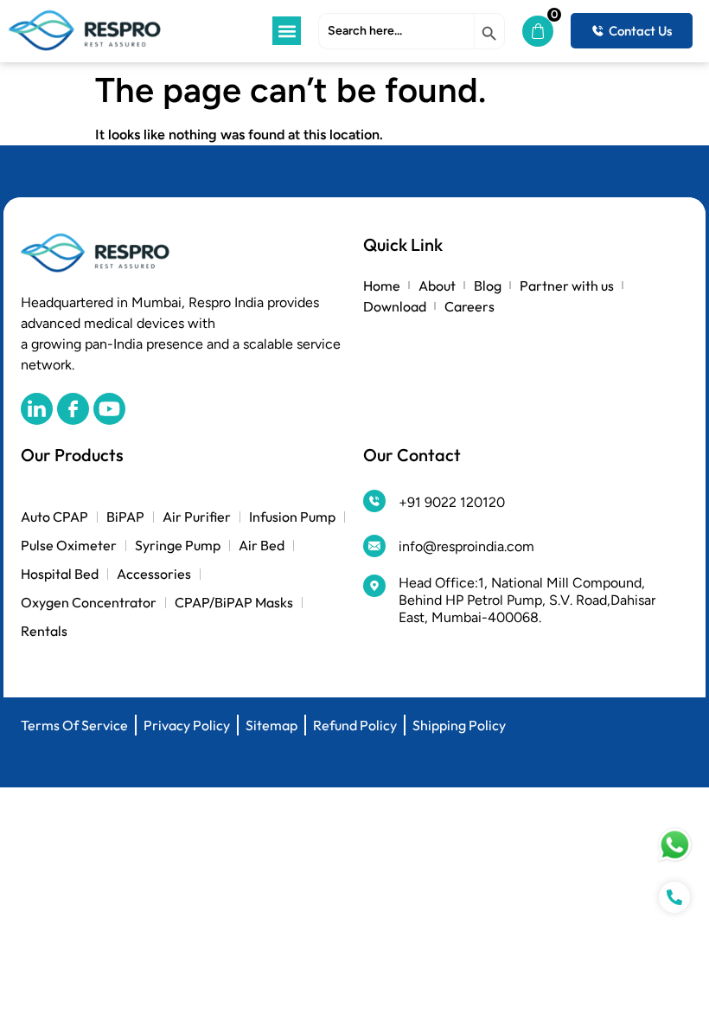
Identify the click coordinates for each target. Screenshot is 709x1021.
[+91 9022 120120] (374, 501)
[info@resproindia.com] (374, 546)
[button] (286, 30)
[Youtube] (109, 409)
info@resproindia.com (466, 546)
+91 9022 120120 (452, 502)
